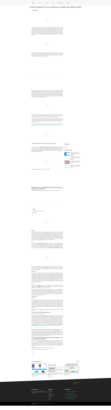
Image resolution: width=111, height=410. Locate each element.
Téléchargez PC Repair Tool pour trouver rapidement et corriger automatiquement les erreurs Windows (47, 123)
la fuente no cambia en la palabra (40, 327)
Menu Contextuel (73, 155)
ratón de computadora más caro (72, 391)
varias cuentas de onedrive (71, 398)
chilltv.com (34, 341)
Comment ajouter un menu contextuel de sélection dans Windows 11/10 (75, 153)
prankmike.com (48, 403)
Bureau (49, 396)
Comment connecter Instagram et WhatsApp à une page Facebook (75, 166)
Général (53, 3)
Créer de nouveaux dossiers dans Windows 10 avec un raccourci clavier (75, 157)
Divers (66, 147)
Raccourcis (72, 162)
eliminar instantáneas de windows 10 (72, 395)
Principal (39, 3)
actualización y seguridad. (71, 393)
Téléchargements (61, 3)
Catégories (68, 3)
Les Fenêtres (46, 3)
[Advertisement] (47, 65)
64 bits (34, 125)
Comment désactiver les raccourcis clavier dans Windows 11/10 (75, 161)
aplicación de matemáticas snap (72, 396)
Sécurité (49, 397)
